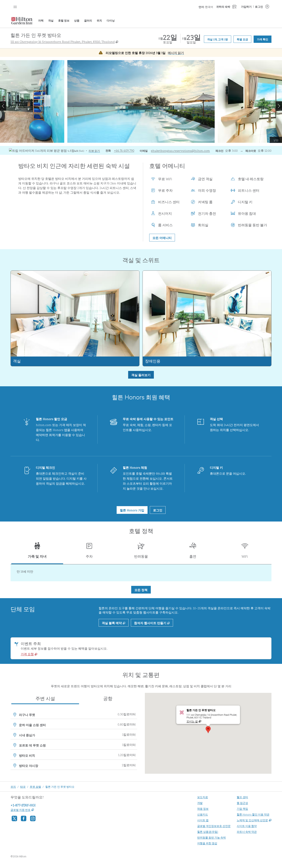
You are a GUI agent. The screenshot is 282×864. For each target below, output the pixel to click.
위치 (13, 786)
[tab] (37, 552)
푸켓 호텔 (35, 786)
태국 (23, 786)
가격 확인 (264, 39)
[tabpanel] (141, 572)
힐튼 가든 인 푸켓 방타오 (59, 786)
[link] (124, 150)
